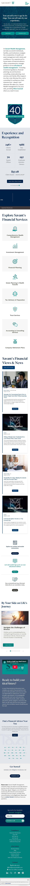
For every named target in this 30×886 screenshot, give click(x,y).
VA (17, 758)
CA (13, 747)
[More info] (19, 185)
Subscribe (9, 816)
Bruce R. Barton (7, 390)
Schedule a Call (22, 33)
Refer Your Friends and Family (15, 857)
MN (12, 753)
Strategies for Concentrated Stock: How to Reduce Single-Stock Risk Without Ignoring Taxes (15, 395)
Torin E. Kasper (6, 473)
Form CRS (15, 834)
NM (20, 753)
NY (24, 753)
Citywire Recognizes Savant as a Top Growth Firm (13, 519)
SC (24, 755)
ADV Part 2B (15, 838)
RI (20, 755)
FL (24, 747)
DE (20, 747)
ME (5, 753)
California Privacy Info (15, 841)
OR (13, 755)
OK (9, 755)
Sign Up (15, 590)
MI (8, 753)
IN (12, 750)
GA (5, 750)
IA (16, 750)
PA (17, 755)
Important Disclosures (7, 208)
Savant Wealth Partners (15, 852)
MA (24, 750)
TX (13, 758)
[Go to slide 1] (10, 651)
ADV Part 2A (15, 836)
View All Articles (8, 367)
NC (16, 753)
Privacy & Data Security (15, 840)
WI (21, 758)
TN (9, 758)
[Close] (28, 880)
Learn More (8, 33)
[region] (15, 881)
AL (5, 747)
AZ (9, 747)
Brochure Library (15, 848)
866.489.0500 (16, 865)
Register (15, 571)
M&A (15, 850)
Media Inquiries (15, 855)
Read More (15, 408)
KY (19, 750)
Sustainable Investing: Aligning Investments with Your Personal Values (15, 478)
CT (16, 747)
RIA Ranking (15, 199)
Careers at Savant (15, 854)
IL (9, 750)
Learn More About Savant (15, 181)
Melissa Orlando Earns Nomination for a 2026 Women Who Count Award (14, 437)
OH (5, 755)
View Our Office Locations (15, 869)
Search (15, 735)
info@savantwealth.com (15, 867)
